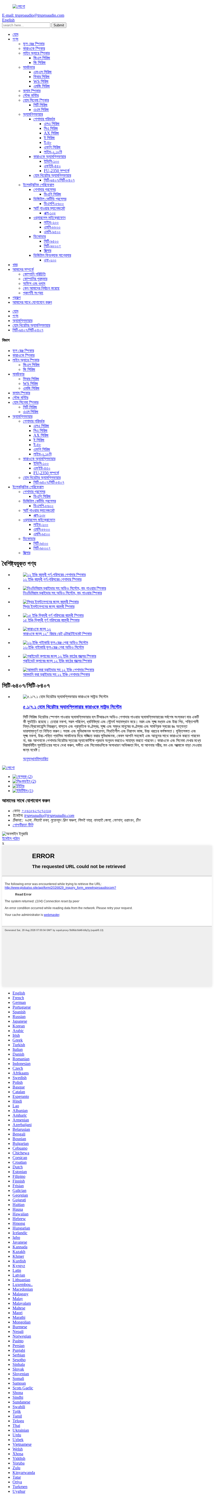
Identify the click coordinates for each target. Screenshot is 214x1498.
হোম (15, 34)
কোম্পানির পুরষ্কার (35, 279)
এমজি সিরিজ (41, 86)
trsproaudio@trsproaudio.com (49, 815)
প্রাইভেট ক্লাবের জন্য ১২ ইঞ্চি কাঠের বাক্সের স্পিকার (57, 661)
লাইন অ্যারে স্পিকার (36, 53)
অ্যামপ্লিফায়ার (33, 114)
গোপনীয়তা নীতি (23, 825)
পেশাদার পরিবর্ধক (44, 119)
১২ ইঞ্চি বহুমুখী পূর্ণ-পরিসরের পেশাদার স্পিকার (52, 579)
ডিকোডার (39, 236)
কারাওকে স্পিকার (34, 48)
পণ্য (15, 39)
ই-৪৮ (47, 142)
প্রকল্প (17, 297)
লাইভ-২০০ (51, 222)
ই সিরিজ (49, 138)
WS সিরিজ (41, 81)
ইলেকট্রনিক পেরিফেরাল (38, 185)
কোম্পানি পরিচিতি (34, 274)
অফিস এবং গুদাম (34, 283)
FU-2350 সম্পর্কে (56, 170)
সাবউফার (29, 67)
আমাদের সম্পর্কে (23, 269)
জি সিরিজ (39, 62)
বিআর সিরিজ (41, 76)
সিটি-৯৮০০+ (52, 246)
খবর (15, 264)
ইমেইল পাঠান (11, 838)
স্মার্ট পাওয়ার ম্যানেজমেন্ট (49, 208)
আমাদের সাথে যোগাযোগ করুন (32, 302)
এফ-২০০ (50, 260)
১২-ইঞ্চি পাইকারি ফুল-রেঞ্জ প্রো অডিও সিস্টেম (53, 647)
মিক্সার (47, 250)
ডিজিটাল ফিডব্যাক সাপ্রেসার (52, 255)
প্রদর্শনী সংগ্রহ (33, 293)
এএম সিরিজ (41, 109)
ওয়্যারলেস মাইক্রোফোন (49, 217)
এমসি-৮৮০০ (52, 227)
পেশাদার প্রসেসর (44, 189)
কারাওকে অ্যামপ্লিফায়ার (49, 156)
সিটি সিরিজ (40, 105)
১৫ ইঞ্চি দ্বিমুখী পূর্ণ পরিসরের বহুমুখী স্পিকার (51, 620)
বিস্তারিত (42, 759)
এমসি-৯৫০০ (52, 232)
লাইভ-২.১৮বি (53, 152)
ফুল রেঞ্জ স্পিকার (33, 44)
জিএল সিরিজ (41, 58)
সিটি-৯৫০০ (51, 241)
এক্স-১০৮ (50, 213)
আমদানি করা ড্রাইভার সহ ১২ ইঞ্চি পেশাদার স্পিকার (56, 674)
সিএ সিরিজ (51, 128)
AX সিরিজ (51, 133)
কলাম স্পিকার (31, 91)
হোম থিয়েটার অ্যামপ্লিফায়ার (52, 175)
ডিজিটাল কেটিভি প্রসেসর (49, 199)
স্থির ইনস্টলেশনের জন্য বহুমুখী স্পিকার (48, 606)
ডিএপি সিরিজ (52, 194)
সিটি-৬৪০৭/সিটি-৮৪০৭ (59, 180)
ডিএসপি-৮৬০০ (54, 203)
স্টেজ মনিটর (31, 95)
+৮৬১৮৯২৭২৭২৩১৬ (36, 811)
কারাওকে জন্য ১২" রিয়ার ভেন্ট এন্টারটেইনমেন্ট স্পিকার (57, 633)
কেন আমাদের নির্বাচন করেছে (41, 288)
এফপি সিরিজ (52, 147)
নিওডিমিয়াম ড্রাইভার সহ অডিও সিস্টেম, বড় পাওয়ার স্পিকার (62, 593)
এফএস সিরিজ (42, 72)
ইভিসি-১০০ (51, 161)
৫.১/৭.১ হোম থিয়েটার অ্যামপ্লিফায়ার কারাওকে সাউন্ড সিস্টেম (72, 707)
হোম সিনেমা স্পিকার (36, 100)
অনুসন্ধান (29, 759)
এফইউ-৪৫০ (52, 166)
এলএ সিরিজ (52, 123)
